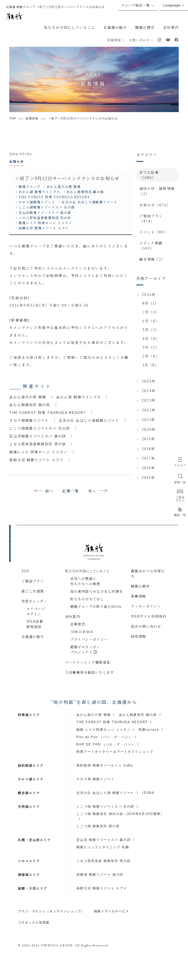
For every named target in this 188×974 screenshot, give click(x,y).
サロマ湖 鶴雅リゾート (95, 779)
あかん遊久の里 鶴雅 (27, 397)
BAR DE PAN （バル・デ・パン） (105, 744)
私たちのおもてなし (87, 598)
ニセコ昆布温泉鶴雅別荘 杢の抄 (37, 444)
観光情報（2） (152, 259)
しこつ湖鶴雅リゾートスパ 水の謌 (39, 428)
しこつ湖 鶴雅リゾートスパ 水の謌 (105, 806)
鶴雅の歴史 (145, 27)
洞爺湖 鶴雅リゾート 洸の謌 (99, 874)
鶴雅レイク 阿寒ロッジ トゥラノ (38, 452)
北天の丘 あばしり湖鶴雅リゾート (89, 420)
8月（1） (150, 303)
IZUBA (148, 793)
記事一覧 (70, 490)
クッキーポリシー (146, 606)
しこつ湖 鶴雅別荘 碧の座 (97, 826)
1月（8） (150, 364)
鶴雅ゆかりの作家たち (148, 573)
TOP (25, 570)
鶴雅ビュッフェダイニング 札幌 (102, 847)
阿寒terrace (149, 729)
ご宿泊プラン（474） (151, 218)
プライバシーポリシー (89, 639)
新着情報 (114, 40)
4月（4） (150, 338)
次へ (92, 490)
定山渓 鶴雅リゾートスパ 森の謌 (103, 840)
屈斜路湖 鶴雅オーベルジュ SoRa (104, 765)
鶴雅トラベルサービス (111, 911)
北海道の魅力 (115, 27)
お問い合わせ (139, 40)
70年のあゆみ (82, 631)
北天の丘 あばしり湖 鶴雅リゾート (105, 793)
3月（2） (150, 347)
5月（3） (150, 329)
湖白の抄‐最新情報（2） (157, 191)
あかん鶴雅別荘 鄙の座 (29, 405)
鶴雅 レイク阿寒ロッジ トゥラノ (103, 729)
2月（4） (150, 356)
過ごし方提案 (32, 591)
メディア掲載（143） (151, 246)
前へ (49, 490)
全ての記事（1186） (149, 175)
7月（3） (150, 312)
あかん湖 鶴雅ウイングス (78, 397)
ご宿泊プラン (32, 581)
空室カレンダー (34, 601)
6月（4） (150, 320)
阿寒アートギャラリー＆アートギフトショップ (114, 752)
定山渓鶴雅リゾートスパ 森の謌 (37, 436)
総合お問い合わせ (146, 626)
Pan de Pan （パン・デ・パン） (104, 737)
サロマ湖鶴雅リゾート (29, 420)
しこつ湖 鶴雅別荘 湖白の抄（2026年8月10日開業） (120, 814)
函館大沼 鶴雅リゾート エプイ (36, 460)
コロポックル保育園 (33, 922)
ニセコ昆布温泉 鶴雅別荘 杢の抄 (103, 861)
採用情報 (138, 636)
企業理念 (77, 624)
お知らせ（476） (154, 204)
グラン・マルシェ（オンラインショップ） (51, 911)
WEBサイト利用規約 (148, 616)
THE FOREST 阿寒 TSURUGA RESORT (47, 413)
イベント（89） (153, 232)
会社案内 (171, 27)
